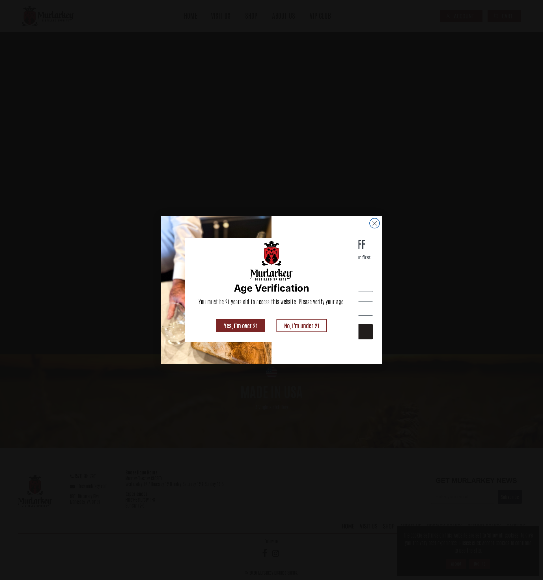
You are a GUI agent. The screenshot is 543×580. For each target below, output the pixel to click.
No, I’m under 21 (301, 325)
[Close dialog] (375, 223)
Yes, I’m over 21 (241, 325)
